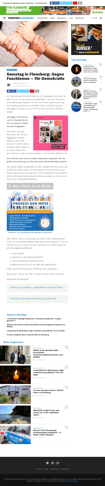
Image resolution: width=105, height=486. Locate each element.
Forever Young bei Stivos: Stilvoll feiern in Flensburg (28, 335)
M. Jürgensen (21, 83)
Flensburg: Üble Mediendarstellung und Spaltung (33, 299)
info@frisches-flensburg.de (68, 481)
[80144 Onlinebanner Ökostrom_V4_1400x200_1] (52, 14)
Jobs (71, 18)
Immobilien (79, 18)
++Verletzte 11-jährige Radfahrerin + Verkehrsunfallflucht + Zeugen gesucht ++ (34, 320)
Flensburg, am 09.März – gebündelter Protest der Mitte (36, 287)
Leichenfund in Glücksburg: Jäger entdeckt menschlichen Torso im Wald (35, 331)
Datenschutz (54, 469)
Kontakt (39, 469)
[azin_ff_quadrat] (86, 54)
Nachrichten (42, 18)
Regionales (61, 18)
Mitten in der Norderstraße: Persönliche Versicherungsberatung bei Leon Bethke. (36, 326)
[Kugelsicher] (50, 150)
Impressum (65, 469)
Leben (52, 18)
